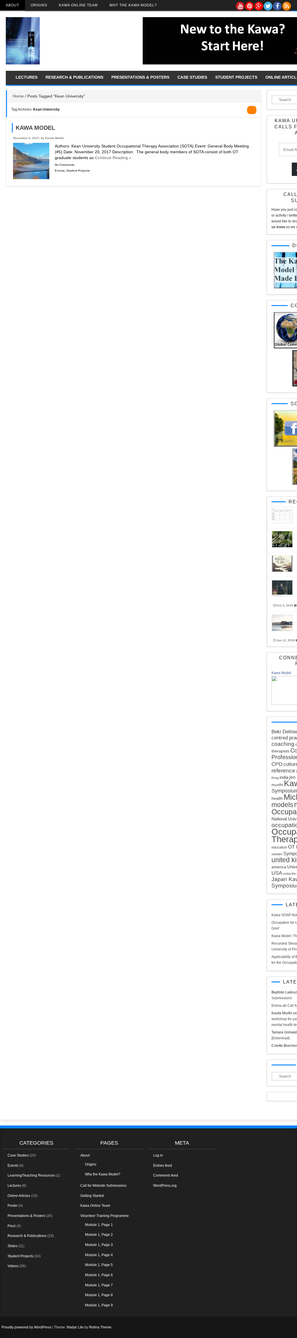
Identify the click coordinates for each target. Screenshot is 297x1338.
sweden (276, 854)
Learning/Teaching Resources (31, 1175)
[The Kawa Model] (23, 63)
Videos (13, 1266)
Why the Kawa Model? (133, 5)
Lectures (26, 77)
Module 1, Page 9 (99, 1305)
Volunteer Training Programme (104, 1216)
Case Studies (192, 77)
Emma (276, 1006)
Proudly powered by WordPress (26, 1327)
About (12, 5)
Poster (13, 1206)
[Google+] (258, 4)
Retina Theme (100, 1327)
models (282, 804)
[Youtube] (240, 4)
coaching (282, 744)
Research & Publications (74, 77)
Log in (158, 1155)
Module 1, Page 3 (99, 1245)
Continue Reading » (112, 157)
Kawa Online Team (78, 5)
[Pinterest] (249, 4)
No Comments (65, 164)
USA (276, 873)
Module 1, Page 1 (99, 1225)
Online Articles (19, 1196)
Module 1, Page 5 (99, 1265)
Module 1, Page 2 (99, 1235)
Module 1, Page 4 (99, 1255)
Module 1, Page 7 (99, 1285)
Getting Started (92, 1196)
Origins (39, 5)
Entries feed (162, 1166)
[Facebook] (277, 4)
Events (60, 170)
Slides (12, 1246)
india (284, 777)
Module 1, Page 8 (99, 1295)
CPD (276, 764)
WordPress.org (165, 1186)
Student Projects (236, 77)
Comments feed (165, 1175)
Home (18, 96)
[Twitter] (267, 4)
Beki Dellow (284, 731)
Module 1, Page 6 (99, 1275)
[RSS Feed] (286, 4)
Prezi (12, 1226)
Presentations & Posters (140, 77)
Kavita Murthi (54, 138)
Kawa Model (35, 128)
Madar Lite (75, 1327)
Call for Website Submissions (103, 1186)
